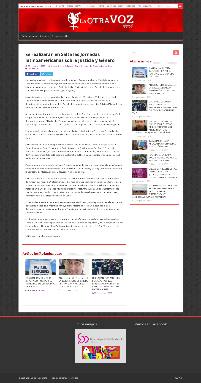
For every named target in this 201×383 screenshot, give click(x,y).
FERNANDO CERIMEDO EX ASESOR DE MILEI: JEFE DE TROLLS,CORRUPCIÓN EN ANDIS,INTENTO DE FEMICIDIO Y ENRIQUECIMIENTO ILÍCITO (152, 127)
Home (101, 6)
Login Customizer (115, 6)
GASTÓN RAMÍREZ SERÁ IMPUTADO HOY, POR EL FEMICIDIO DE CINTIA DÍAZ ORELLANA (40, 282)
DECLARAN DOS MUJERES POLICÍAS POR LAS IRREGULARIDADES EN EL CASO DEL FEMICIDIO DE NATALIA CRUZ (106, 284)
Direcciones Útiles (75, 6)
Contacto (60, 6)
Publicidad (130, 6)
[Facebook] (162, 6)
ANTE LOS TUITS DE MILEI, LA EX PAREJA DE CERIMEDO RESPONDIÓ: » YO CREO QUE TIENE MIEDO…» (74, 282)
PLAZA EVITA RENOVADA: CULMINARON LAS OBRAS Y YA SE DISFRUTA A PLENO (163, 158)
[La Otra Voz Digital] (100, 20)
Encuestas (91, 6)
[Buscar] (180, 6)
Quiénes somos (145, 6)
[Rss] (159, 6)
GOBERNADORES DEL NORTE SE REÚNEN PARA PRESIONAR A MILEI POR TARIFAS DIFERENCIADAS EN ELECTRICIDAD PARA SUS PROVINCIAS (154, 191)
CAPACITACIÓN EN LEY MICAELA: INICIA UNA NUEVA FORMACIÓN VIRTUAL (162, 144)
